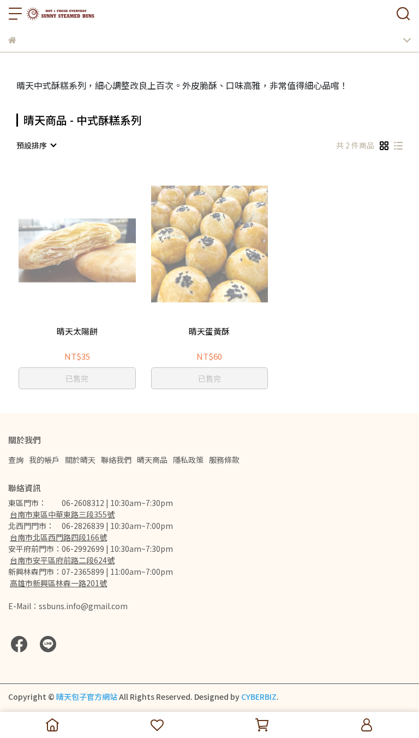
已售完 (76, 378)
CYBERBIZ (259, 696)
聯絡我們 (116, 459)
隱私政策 (188, 459)
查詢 (15, 459)
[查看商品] (61, 244)
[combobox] (36, 145)
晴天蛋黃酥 (209, 331)
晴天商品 (152, 459)
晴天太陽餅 (77, 331)
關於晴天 (80, 459)
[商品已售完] (92, 244)
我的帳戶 (44, 459)
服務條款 (224, 459)
